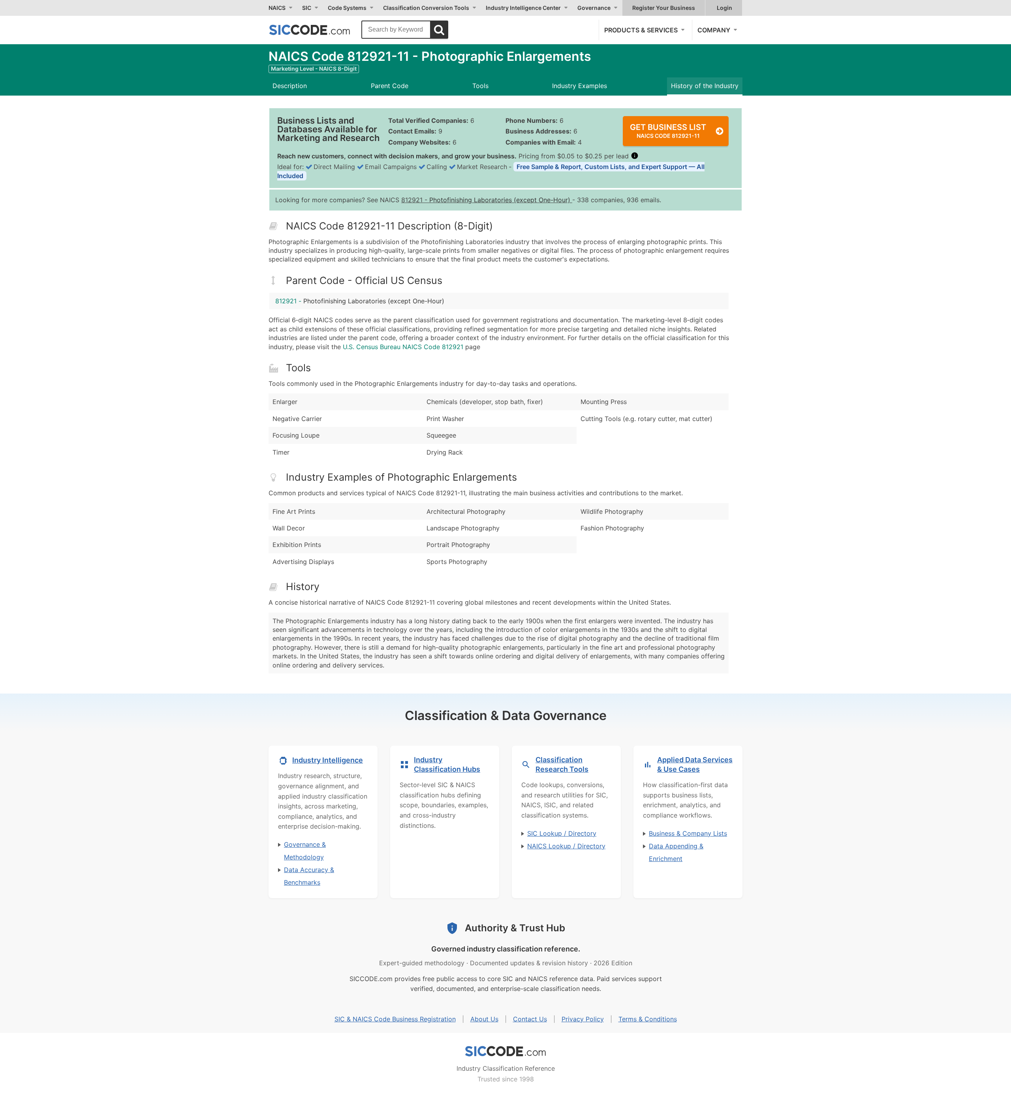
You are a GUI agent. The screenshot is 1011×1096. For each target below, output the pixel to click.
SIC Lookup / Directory (561, 833)
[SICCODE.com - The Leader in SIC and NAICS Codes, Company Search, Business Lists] (318, 29)
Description (289, 86)
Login (724, 7)
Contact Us (530, 1019)
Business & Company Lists (688, 833)
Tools (480, 86)
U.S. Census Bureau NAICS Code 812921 (403, 347)
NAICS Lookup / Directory (566, 846)
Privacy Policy (583, 1019)
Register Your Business (663, 7)
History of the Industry (705, 86)
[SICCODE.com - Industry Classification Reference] (505, 1051)
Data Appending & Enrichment (676, 852)
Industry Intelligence (327, 760)
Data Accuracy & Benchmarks (309, 876)
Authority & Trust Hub (515, 928)
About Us (484, 1019)
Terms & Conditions (647, 1019)
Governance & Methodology (305, 850)
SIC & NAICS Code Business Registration (395, 1019)
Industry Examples (579, 86)
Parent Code (389, 86)
